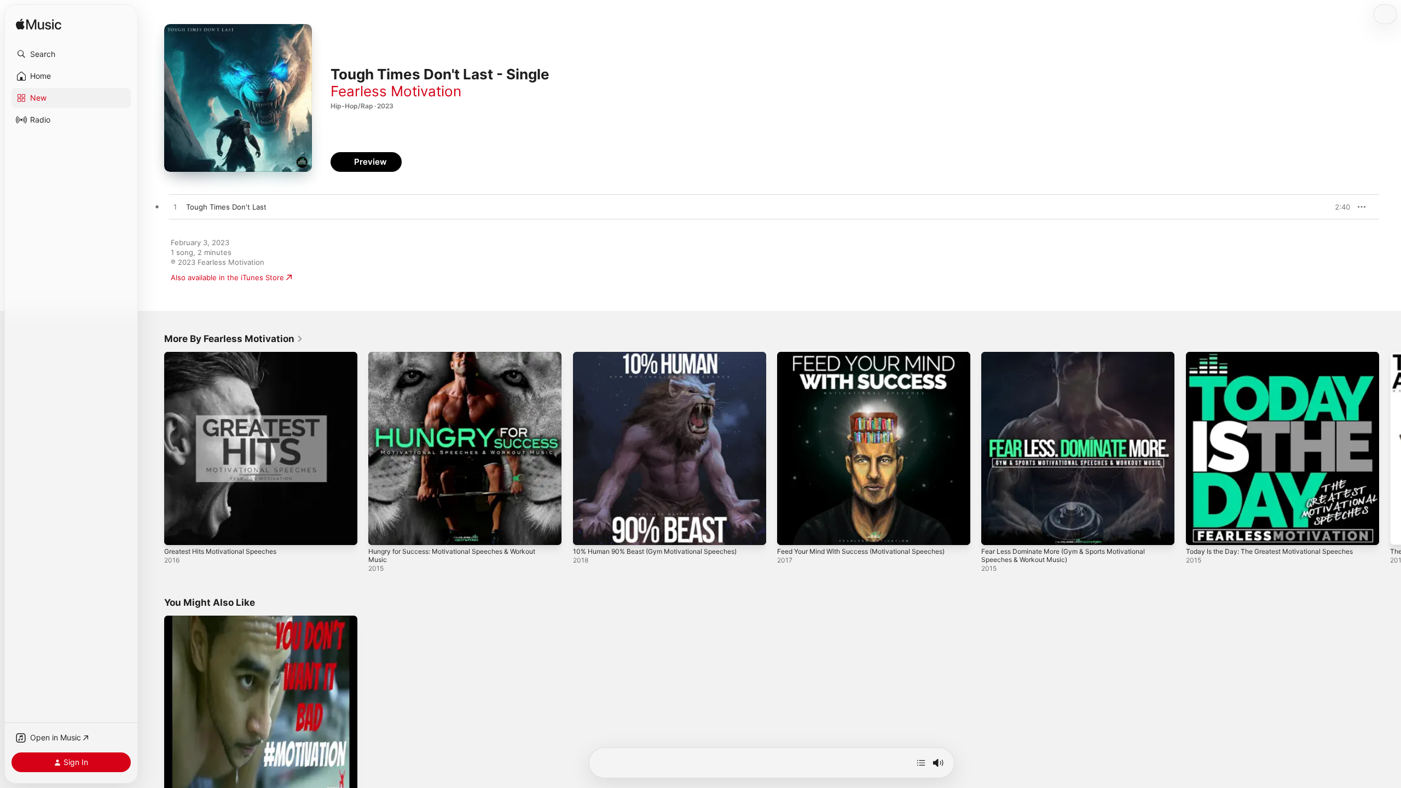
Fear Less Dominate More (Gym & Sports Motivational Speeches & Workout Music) (1072, 360)
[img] (38, 25)
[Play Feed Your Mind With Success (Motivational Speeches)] (791, 531)
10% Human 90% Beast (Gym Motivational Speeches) (663, 356)
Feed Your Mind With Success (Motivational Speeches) (871, 356)
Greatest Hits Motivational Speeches (227, 356)
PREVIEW (1338, 207)
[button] (71, 54)
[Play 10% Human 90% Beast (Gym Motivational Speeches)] (586, 531)
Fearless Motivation (396, 91)
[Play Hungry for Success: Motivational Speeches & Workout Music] (382, 531)
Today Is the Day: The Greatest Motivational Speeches (1279, 356)
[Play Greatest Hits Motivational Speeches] (178, 531)
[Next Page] (1390, 448)
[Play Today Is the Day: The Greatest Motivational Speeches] (1199, 531)
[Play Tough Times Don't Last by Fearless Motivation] (175, 207)
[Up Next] (921, 762)
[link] (233, 339)
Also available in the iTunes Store (227, 277)
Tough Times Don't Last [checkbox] (226, 206)
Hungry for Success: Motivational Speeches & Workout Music (461, 360)
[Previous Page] (153, 448)
